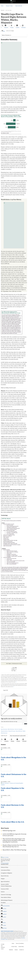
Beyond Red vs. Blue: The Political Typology (14, 850)
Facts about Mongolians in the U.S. (13, 758)
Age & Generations (5, 881)
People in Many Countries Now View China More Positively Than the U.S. (14, 845)
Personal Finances (11, 731)
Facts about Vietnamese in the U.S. (13, 775)
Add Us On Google (10, 30)
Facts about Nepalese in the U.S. (12, 789)
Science (2, 891)
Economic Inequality (18, 729)
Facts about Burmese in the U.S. (12, 806)
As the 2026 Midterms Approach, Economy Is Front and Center (14, 834)
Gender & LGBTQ (5, 884)
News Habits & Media (6, 897)
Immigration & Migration (6, 873)
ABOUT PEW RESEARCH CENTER (7, 931)
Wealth (24, 731)
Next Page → (14, 670)
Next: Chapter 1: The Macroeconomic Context (14, 663)
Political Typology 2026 (9, 830)
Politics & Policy (4, 867)
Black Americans (11, 729)
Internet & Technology (6, 894)
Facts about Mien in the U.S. (12, 822)
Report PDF (5, 690)
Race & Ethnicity (19, 731)
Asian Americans (4, 729)
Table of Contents (6, 35)
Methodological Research (6, 900)
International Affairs (5, 870)
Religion (3, 878)
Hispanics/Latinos (4, 731)
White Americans (4, 733)
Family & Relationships (6, 886)
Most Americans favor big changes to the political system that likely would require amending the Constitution (14, 840)
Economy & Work (5, 889)
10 (15, 669)
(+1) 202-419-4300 (5, 863)
